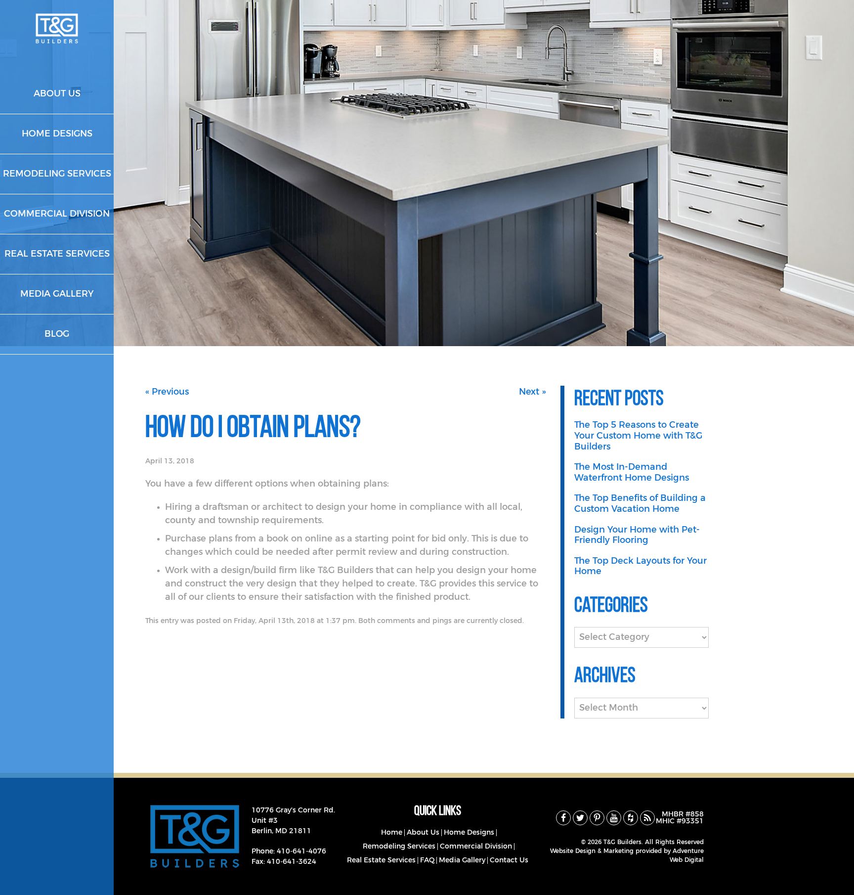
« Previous (167, 392)
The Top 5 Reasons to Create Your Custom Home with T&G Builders (638, 436)
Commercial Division (476, 846)
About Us (423, 832)
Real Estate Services (381, 860)
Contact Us (509, 860)
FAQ (427, 860)
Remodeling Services (399, 846)
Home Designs (469, 832)
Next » (532, 392)
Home (391, 832)
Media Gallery (462, 860)
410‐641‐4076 (301, 851)
